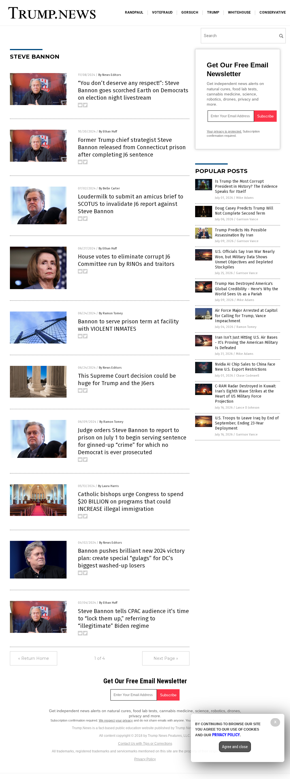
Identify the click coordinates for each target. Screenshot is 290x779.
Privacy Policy (145, 759)
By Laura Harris (108, 486)
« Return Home (33, 658)
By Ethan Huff (108, 131)
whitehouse (239, 12)
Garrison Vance (247, 219)
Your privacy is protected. (224, 131)
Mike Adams (244, 198)
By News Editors (109, 75)
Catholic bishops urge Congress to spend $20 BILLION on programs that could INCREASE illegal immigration (131, 501)
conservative (272, 12)
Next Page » (165, 658)
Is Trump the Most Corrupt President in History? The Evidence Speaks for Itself (246, 186)
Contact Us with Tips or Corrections (145, 744)
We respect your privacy (116, 720)
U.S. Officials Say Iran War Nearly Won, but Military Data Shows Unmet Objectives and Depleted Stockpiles (245, 259)
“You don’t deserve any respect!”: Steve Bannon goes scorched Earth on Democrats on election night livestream (133, 90)
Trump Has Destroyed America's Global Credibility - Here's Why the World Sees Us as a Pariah (246, 288)
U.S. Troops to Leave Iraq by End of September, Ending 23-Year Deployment (247, 423)
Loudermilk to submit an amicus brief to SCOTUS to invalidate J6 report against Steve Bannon (130, 204)
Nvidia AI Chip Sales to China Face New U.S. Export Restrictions (245, 367)
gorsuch (189, 12)
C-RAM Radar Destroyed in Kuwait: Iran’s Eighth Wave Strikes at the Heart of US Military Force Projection (245, 394)
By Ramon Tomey (111, 313)
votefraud (162, 12)
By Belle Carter (109, 188)
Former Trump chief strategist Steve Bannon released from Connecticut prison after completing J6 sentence (132, 147)
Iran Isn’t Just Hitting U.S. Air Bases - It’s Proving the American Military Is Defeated (246, 342)
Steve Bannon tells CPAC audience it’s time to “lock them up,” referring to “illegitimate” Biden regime (133, 618)
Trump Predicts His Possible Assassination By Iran (240, 233)
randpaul (134, 12)
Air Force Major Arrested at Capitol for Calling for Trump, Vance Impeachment (246, 315)
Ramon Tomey (246, 327)
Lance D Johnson (247, 407)
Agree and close (235, 746)
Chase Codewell (247, 375)
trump (213, 12)
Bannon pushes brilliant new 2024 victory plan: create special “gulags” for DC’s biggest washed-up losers (131, 558)
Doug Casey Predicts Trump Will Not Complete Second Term (244, 211)
